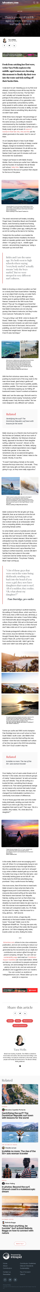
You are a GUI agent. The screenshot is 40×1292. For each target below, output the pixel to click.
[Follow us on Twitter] (10, 1280)
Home (5, 1263)
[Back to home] (10, 2)
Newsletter (7, 1274)
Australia (10, 1020)
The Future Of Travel (9, 1144)
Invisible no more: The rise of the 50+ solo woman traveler (19, 1152)
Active (20, 11)
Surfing (18, 1020)
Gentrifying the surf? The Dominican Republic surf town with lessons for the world (19, 421)
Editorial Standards (26, 1266)
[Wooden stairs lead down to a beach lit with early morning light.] (20, 661)
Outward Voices (8, 1219)
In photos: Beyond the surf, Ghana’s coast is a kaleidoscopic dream (18, 1189)
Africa (4, 1180)
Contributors (7, 1268)
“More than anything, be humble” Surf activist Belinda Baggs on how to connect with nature (17, 1229)
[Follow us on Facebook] (5, 1280)
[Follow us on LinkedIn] (14, 45)
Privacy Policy (7, 1285)
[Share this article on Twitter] (9, 45)
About (5, 1266)
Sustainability (24, 1268)
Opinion (4, 1106)
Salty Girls (15, 167)
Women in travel (27, 1020)
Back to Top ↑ (20, 1243)
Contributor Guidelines (28, 1263)
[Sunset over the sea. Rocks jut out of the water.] (20, 704)
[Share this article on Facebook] (4, 45)
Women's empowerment (20, 1025)
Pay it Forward (25, 1272)
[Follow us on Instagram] (15, 1280)
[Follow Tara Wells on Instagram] (20, 1067)
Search (22, 1274)
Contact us (7, 1272)
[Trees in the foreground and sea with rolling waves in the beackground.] (20, 683)
